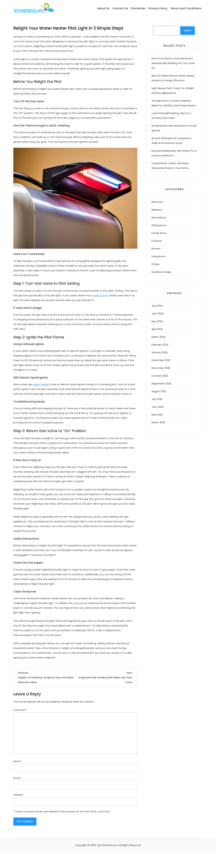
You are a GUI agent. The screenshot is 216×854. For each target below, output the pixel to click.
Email (17, 778)
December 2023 (161, 360)
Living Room (159, 256)
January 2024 (160, 352)
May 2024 (157, 321)
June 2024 (158, 313)
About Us (103, 8)
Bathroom (157, 202)
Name (17, 761)
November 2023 (161, 368)
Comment (20, 710)
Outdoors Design (161, 272)
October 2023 (160, 375)
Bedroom (157, 209)
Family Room (159, 233)
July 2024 (157, 305)
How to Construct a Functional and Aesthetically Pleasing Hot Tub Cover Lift (173, 63)
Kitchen (156, 248)
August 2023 (159, 391)
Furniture (157, 241)
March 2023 (158, 422)
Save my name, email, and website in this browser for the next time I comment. (63, 811)
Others (156, 264)
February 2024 (160, 344)
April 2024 (157, 329)
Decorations (159, 217)
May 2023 (157, 414)
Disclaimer (138, 8)
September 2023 (161, 383)
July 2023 (157, 399)
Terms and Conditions (185, 8)
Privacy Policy (157, 8)
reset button (100, 295)
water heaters (41, 384)
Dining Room (159, 225)
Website (18, 795)
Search (187, 30)
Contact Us (120, 8)
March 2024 (159, 337)
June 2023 (158, 407)
